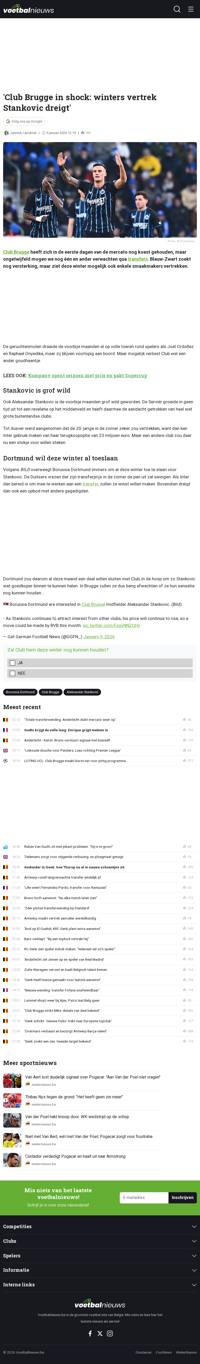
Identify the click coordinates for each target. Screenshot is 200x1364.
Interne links (19, 1285)
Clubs (9, 1241)
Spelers (11, 1256)
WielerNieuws (186, 1352)
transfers (138, 259)
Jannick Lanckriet (23, 133)
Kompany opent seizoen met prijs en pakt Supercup (87, 376)
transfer (90, 483)
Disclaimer (144, 1352)
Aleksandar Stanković (82, 692)
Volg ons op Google (27, 121)
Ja (20, 662)
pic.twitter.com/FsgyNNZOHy (111, 625)
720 (88, 133)
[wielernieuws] (100, 1303)
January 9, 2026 (99, 636)
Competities (17, 1226)
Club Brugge (16, 252)
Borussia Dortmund (20, 692)
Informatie (16, 1270)
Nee (21, 673)
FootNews (164, 1352)
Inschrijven (182, 1197)
